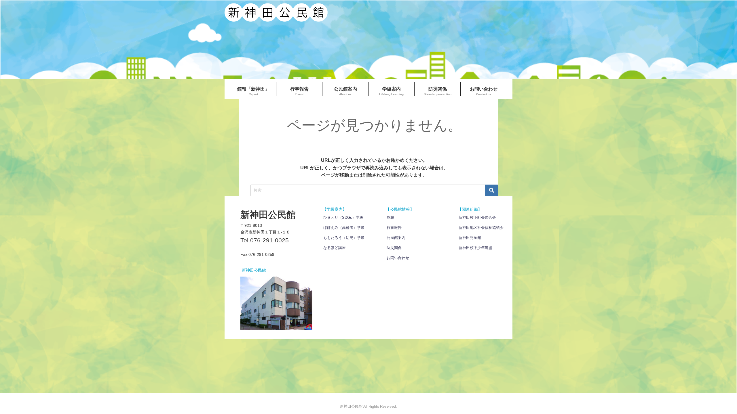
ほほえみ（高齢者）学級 (343, 227)
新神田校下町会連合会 (477, 217)
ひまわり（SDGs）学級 (343, 217)
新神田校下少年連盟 (475, 248)
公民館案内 (396, 237)
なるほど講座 (334, 248)
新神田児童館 (470, 237)
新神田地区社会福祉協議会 (481, 227)
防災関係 (394, 248)
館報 (390, 217)
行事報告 (394, 227)
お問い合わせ (398, 258)
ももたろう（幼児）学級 (343, 237)
